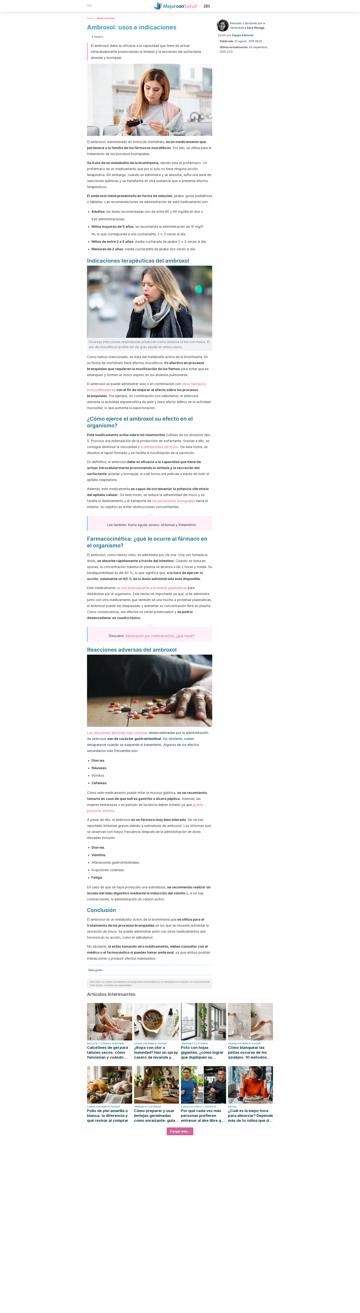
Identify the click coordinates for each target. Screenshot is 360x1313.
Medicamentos (106, 18)
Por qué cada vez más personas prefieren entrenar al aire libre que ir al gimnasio (203, 1115)
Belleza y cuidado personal (105, 1043)
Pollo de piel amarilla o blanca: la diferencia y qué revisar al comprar (107, 1115)
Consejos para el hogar (150, 1043)
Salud (90, 18)
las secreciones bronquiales (173, 501)
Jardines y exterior (194, 1043)
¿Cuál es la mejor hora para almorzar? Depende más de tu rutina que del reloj (250, 1115)
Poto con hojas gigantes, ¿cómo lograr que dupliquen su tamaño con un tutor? (202, 1052)
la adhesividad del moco (159, 447)
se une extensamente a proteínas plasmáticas (152, 588)
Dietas (232, 1106)
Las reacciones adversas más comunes (117, 733)
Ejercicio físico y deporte (198, 1106)
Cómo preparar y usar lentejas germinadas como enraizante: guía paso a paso (154, 1115)
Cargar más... (180, 1131)
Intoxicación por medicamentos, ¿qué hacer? (160, 636)
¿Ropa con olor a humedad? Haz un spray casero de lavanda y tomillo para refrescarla (156, 1052)
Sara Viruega (255, 27)
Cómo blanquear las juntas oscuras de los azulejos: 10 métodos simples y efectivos (247, 1052)
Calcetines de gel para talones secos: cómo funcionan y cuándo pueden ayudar (107, 1052)
